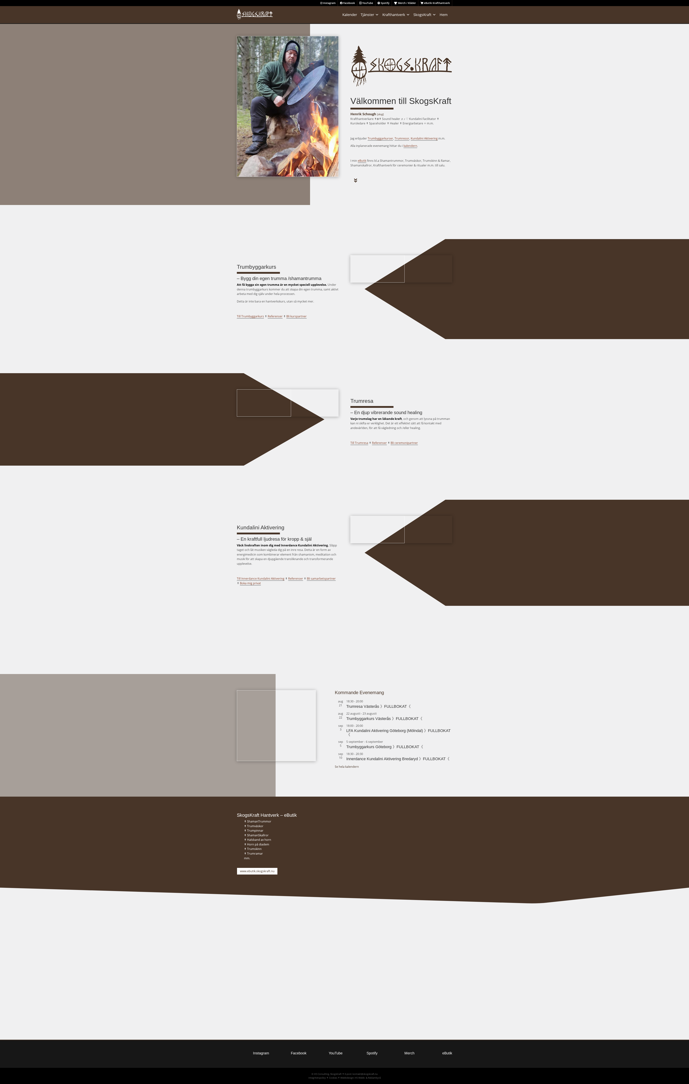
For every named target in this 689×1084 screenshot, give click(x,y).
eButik (362, 161)
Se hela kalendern (347, 767)
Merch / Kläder (406, 3)
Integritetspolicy (317, 1077)
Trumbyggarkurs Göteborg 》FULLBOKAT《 (384, 747)
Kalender (349, 14)
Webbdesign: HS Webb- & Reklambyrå (360, 1077)
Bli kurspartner (296, 316)
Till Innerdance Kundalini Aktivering (260, 579)
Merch (409, 1053)
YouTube (367, 3)
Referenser (275, 316)
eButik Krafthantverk (436, 3)
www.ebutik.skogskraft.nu (257, 871)
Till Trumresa (359, 443)
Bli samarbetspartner (321, 579)
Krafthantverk (393, 14)
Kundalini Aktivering (424, 138)
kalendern (410, 146)
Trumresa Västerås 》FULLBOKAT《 (378, 706)
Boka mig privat (250, 583)
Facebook (349, 3)
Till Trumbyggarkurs (250, 316)
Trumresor (402, 138)
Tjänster (367, 14)
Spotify (385, 3)
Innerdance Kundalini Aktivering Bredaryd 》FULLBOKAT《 (397, 759)
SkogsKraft (422, 14)
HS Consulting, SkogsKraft (328, 1074)
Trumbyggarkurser (380, 138)
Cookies (333, 1077)
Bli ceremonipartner (404, 443)
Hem (444, 14)
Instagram (329, 3)
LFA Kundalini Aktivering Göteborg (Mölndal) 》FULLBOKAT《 (398, 732)
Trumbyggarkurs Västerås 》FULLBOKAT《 (384, 718)
